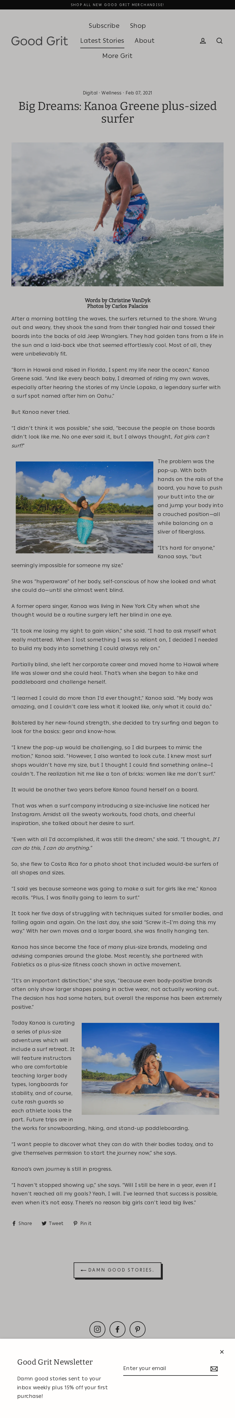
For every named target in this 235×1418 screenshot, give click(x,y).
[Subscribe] (213, 1369)
